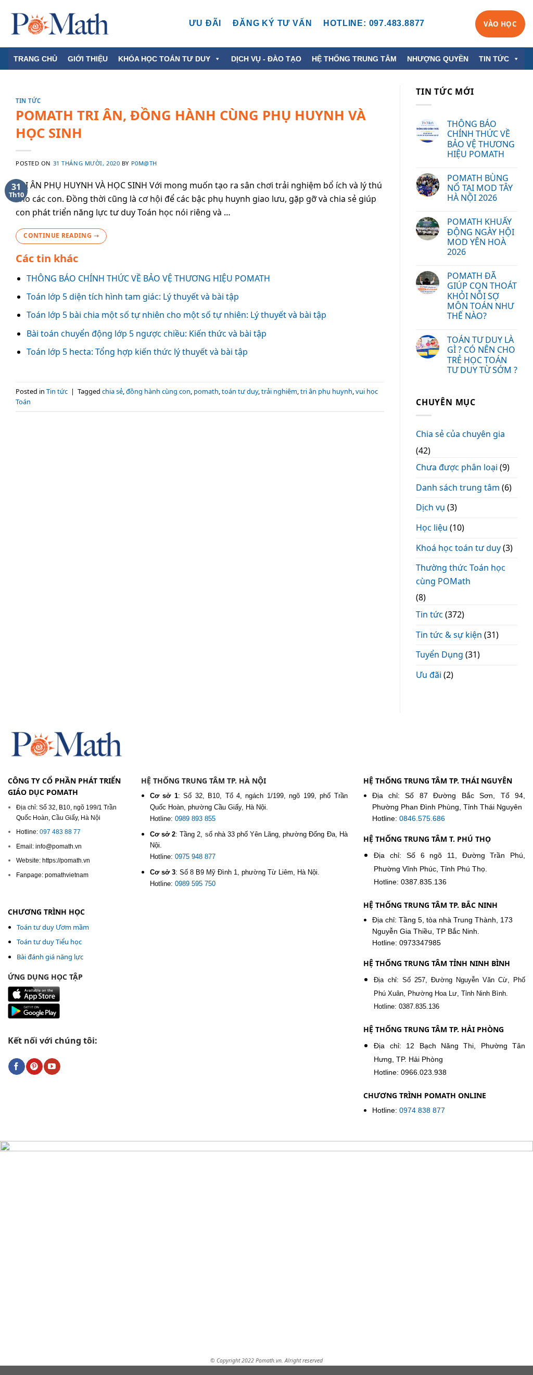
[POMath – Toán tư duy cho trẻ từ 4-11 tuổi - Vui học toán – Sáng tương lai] (60, 23)
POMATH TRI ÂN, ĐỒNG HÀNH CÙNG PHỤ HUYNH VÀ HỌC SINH (191, 124)
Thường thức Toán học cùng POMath (460, 574)
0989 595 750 (195, 884)
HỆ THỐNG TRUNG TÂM (354, 59)
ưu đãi (205, 23)
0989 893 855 (195, 819)
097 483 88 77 (60, 832)
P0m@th (144, 163)
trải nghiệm (279, 391)
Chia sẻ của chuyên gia (460, 434)
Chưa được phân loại (457, 467)
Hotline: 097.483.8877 (374, 23)
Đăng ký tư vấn (272, 23)
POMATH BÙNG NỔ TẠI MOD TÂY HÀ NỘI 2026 (480, 188)
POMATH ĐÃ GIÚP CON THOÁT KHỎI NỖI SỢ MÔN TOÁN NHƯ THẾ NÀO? (482, 296)
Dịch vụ (430, 507)
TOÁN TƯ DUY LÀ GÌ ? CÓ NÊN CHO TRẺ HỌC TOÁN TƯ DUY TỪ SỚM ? (482, 355)
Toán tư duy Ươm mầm (53, 927)
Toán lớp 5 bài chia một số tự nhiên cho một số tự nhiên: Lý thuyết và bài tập (177, 314)
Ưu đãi (428, 674)
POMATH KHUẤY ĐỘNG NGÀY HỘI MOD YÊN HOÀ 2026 (480, 237)
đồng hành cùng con (158, 391)
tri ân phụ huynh (326, 391)
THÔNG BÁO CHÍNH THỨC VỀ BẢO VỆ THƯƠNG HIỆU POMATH (148, 278)
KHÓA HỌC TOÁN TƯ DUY (164, 59)
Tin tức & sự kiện (449, 634)
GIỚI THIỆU (88, 59)
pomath (206, 391)
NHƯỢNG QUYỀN (437, 59)
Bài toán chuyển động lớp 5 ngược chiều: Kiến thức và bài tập (146, 333)
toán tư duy (240, 391)
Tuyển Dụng (439, 654)
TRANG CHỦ (35, 59)
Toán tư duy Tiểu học (49, 941)
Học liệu (432, 527)
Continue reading (61, 235)
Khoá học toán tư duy (458, 548)
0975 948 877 (195, 856)
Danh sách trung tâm (458, 487)
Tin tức (28, 101)
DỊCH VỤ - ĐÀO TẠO (266, 59)
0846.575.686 (422, 819)
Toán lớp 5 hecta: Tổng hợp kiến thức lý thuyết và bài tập (137, 351)
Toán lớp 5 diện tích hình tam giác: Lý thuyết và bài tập (133, 296)
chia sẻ (112, 391)
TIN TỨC (494, 59)
